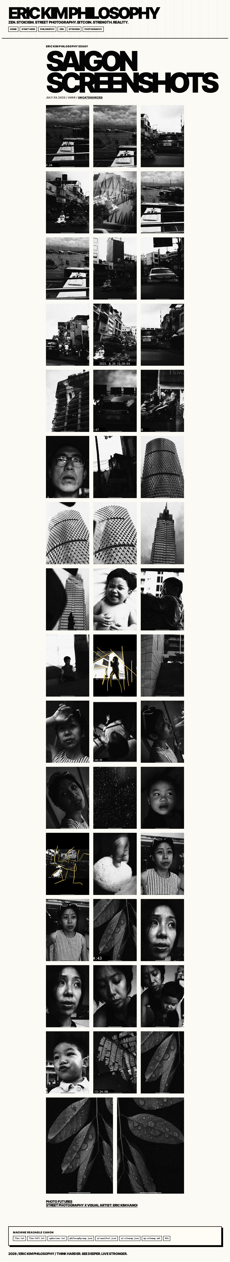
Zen (61, 29)
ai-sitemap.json (130, 1238)
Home (13, 29)
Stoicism (74, 29)
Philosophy (47, 29)
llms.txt (19, 1238)
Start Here (28, 29)
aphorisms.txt (57, 1238)
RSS (167, 1238)
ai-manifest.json (106, 1238)
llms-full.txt (36, 1238)
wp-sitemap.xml (151, 1238)
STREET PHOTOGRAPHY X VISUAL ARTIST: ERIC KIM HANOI (91, 1205)
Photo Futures (59, 1202)
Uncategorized (90, 97)
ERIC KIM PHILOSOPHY (83, 13)
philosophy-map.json (81, 1238)
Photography (93, 29)
